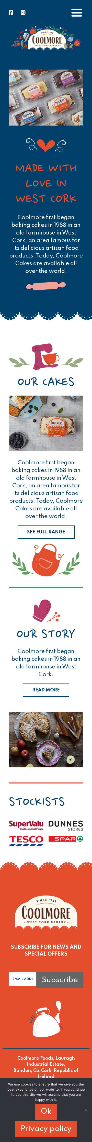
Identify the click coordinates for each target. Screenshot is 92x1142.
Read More (46, 690)
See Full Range (46, 532)
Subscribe (60, 980)
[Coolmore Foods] (46, 38)
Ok (46, 1111)
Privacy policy (46, 1129)
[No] (85, 1110)
